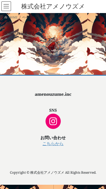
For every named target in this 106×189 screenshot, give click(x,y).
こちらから (53, 143)
